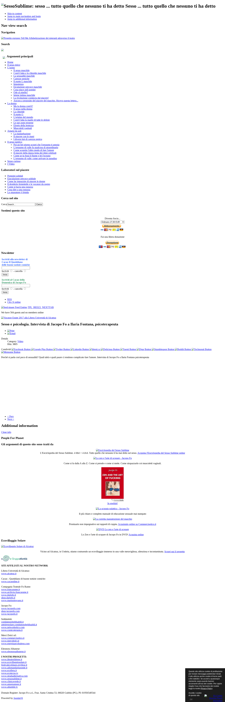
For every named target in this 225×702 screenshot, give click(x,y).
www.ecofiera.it (9, 670)
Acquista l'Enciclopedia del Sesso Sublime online (161, 453)
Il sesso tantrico (14, 142)
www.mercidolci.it (10, 640)
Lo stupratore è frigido (18, 192)
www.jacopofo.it (9, 614)
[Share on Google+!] (42, 349)
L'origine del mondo (23, 117)
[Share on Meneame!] (10, 352)
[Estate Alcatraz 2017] (28, 317)
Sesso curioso (14, 161)
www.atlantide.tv (9, 687)
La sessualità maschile (24, 76)
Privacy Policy (206, 688)
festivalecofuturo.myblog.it (14, 665)
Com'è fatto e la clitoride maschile (29, 73)
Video (20, 341)
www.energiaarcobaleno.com (15, 643)
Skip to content (14, 13)
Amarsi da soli (14, 131)
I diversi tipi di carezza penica (27, 139)
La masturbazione (22, 133)
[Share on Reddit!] (183, 349)
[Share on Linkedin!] (80, 349)
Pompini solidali (15, 176)
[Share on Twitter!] (62, 349)
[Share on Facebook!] (21, 349)
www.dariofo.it (8, 595)
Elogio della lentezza (23, 125)
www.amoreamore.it (11, 684)
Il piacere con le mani (23, 136)
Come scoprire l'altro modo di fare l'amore (33, 150)
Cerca (4, 204)
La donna (12, 103)
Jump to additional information (22, 19)
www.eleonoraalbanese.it (13, 651)
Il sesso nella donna (22, 109)
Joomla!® (18, 698)
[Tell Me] (38, 38)
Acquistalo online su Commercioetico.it (137, 524)
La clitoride (18, 111)
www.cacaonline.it (10, 581)
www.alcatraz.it (8, 573)
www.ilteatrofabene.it (11, 659)
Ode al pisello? (20, 92)
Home (10, 62)
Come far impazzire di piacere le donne (26, 181)
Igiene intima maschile (24, 95)
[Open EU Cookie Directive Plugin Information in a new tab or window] (213, 698)
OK (191, 699)
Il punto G (18, 114)
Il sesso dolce (13, 65)
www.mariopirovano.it (12, 600)
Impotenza (18, 84)
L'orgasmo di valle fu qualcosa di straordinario (35, 147)
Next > (10, 419)
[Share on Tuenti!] (128, 349)
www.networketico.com (12, 627)
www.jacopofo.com (10, 608)
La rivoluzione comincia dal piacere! (31, 98)
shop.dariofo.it (8, 597)
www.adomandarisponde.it (14, 667)
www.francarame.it (10, 589)
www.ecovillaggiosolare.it (13, 662)
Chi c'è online (14, 302)
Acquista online (136, 534)
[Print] (10, 330)
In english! (112, 503)
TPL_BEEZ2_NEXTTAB (41, 307)
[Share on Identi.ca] (95, 349)
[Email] (11, 333)
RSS (9, 299)
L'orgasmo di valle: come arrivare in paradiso (35, 158)
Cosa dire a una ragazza (18, 189)
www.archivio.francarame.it (14, 592)
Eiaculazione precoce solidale (21, 178)
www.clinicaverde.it (11, 681)
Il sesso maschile (21, 70)
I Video (11, 164)
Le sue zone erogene (23, 122)
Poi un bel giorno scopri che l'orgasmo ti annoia (36, 144)
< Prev (10, 416)
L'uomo (11, 67)
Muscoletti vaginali (22, 128)
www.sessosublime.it (11, 678)
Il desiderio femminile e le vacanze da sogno (28, 184)
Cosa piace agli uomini (24, 89)
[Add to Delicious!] (110, 349)
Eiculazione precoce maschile (27, 87)
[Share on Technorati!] (202, 349)
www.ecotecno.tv (9, 673)
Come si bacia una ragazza (20, 187)
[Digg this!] (144, 349)
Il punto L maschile (22, 81)
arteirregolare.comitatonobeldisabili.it (19, 624)
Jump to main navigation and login (24, 16)
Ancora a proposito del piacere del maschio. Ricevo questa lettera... (45, 100)
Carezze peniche (21, 78)
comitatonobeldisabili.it (12, 622)
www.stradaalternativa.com (14, 676)
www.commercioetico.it (12, 638)
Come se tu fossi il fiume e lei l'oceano (32, 155)
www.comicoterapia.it (11, 630)
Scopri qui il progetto (174, 551)
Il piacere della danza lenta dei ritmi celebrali (34, 153)
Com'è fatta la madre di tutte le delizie (31, 120)
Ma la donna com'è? (23, 106)
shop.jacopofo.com (10, 611)
